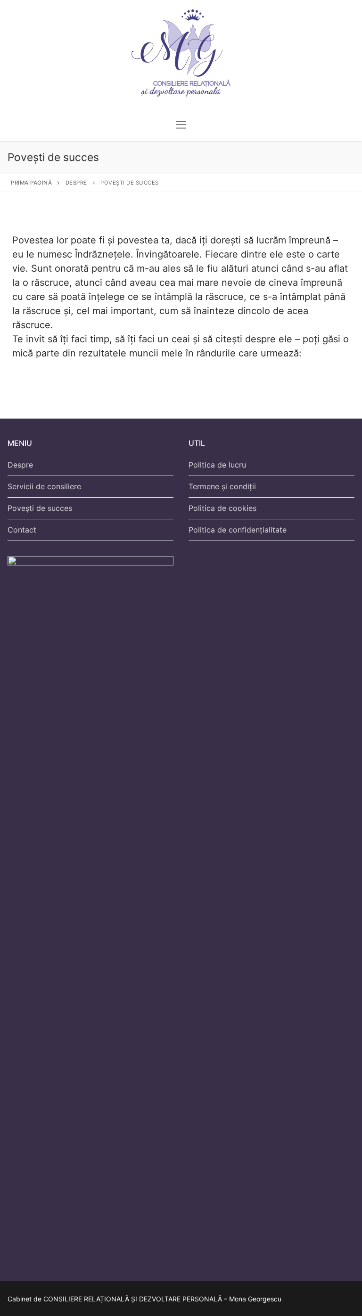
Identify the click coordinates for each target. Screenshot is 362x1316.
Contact (22, 529)
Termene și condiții (222, 486)
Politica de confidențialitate (238, 529)
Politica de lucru (217, 464)
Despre (76, 182)
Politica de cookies (222, 508)
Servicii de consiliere (44, 486)
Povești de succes (40, 508)
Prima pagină (31, 182)
